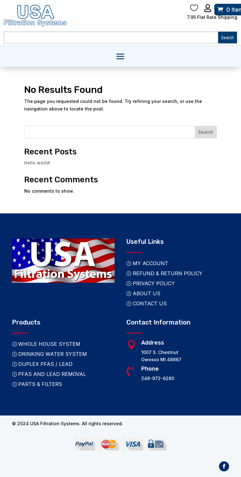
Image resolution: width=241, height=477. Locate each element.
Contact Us (150, 303)
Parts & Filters (40, 384)
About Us (146, 293)
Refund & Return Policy (167, 273)
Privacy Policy (154, 283)
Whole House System (49, 344)
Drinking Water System (52, 354)
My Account (150, 263)
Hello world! (37, 162)
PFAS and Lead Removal (52, 374)
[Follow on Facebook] (224, 466)
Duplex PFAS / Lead (45, 364)
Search (205, 132)
